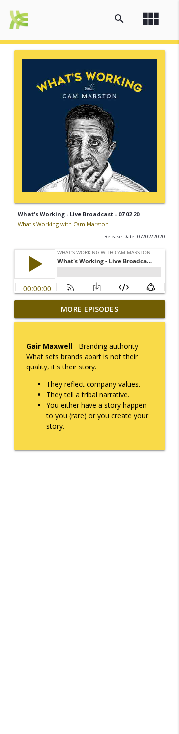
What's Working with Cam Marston (63, 224)
